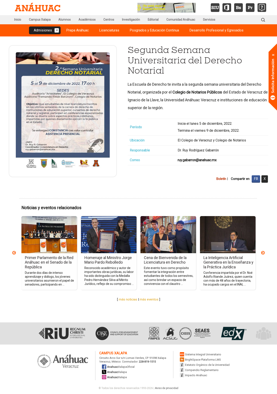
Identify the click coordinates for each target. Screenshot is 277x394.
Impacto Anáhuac (196, 375)
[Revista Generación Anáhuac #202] (166, 7)
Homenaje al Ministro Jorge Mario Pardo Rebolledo (108, 260)
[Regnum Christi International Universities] (62, 333)
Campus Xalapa (40, 19)
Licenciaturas (109, 30)
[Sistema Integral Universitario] (215, 7)
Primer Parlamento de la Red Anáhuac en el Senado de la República (49, 262)
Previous (14, 253)
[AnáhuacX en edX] (233, 333)
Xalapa (117, 372)
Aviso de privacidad (166, 388)
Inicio (17, 19)
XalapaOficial (121, 366)
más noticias (128, 299)
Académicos (87, 19)
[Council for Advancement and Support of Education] (117, 333)
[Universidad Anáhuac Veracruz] (63, 361)
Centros (108, 19)
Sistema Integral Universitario (203, 354)
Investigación (131, 19)
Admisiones (43, 30)
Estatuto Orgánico (207, 364)
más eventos (149, 299)
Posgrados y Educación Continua (154, 30)
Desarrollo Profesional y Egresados (216, 30)
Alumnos (64, 19)
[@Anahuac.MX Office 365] (226, 7)
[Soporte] (262, 7)
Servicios (209, 19)
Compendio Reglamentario (202, 370)
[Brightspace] (238, 7)
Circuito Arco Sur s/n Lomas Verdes (121, 358)
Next (263, 253)
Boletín (221, 179)
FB (256, 179)
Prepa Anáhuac (77, 30)
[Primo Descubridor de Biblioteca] (250, 7)
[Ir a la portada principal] (37, 7)
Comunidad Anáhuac (180, 19)
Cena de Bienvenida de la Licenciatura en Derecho (165, 260)
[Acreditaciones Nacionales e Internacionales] (179, 333)
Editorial (153, 19)
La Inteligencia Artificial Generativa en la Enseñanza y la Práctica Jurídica (228, 262)
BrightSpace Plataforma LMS (203, 359)
